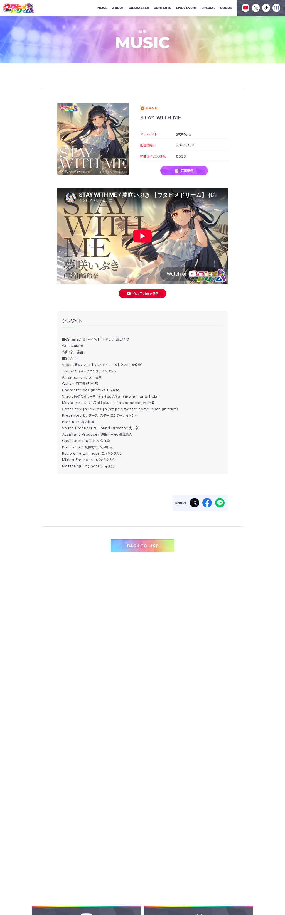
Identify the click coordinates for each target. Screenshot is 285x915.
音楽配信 (187, 170)
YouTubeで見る (145, 293)
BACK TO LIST (142, 545)
